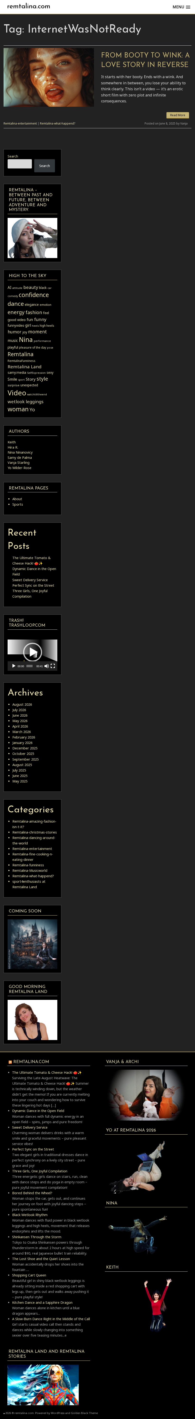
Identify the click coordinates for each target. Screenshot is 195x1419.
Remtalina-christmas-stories (34, 832)
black (43, 288)
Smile (12, 379)
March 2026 (21, 731)
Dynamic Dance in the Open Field (38, 1110)
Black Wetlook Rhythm (30, 1215)
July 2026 (19, 710)
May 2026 (20, 721)
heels (35, 325)
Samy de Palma (20, 457)
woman (18, 409)
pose (50, 347)
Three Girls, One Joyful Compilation (39, 1171)
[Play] (13, 666)
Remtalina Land (24, 366)
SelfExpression (36, 372)
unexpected (29, 385)
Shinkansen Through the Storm (36, 1237)
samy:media (17, 372)
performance (42, 341)
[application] (32, 652)
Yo (32, 409)
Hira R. (13, 447)
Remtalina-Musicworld (29, 870)
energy (16, 312)
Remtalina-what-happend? (57, 123)
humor (14, 332)
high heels (47, 326)
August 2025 (22, 764)
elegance (32, 304)
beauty (30, 287)
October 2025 (23, 753)
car (50, 288)
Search (13, 156)
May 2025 (20, 781)
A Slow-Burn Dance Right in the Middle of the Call (51, 1319)
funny (40, 319)
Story (31, 379)
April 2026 (20, 726)
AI (9, 287)
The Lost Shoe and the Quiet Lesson (41, 1258)
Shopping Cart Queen (29, 1275)
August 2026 (22, 704)
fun (30, 319)
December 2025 (25, 748)
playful (13, 347)
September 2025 (25, 759)
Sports (17, 504)
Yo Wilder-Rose (19, 467)
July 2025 (19, 770)
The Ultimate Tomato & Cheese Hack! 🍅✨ (47, 1072)
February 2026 (23, 737)
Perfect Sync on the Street (33, 585)
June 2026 (20, 715)
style (42, 378)
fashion (33, 312)
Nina (26, 339)
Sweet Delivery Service (30, 580)
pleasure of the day (32, 347)
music (13, 340)
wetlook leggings (26, 401)
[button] (32, 652)
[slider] (29, 666)
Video (17, 393)
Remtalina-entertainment (20, 123)
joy (24, 332)
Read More (177, 115)
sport (21, 379)
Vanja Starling (18, 462)
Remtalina (21, 354)
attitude (17, 288)
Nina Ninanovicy (20, 452)
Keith (12, 442)
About (17, 499)
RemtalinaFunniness (21, 361)
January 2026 (22, 742)
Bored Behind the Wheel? (32, 1193)
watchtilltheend (37, 394)
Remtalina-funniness (28, 865)
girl (28, 325)
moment (37, 331)
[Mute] (46, 666)
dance (16, 303)
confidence (34, 295)
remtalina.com (28, 6)
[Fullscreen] (52, 666)
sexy (50, 372)
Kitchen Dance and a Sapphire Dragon (42, 1302)
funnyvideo (16, 325)
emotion (45, 305)
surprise (14, 385)
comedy (13, 296)
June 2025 (20, 775)
